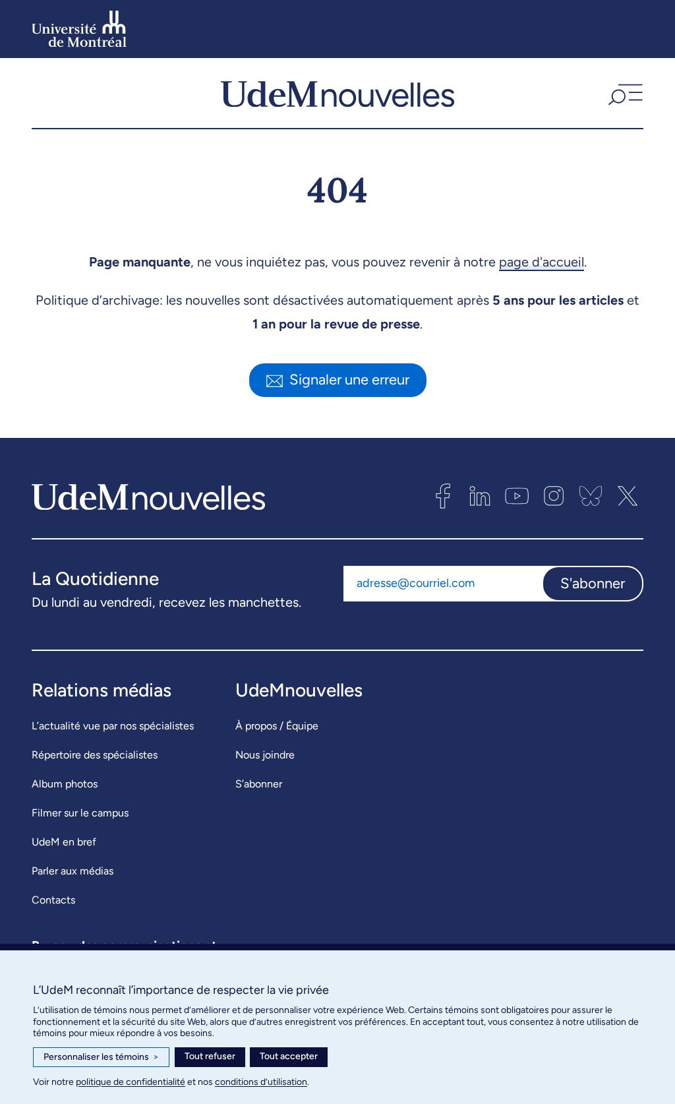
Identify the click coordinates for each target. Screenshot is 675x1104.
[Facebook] (443, 496)
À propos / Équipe (276, 726)
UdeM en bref (64, 842)
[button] (623, 93)
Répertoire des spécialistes (95, 755)
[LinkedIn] (480, 496)
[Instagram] (554, 496)
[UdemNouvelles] (337, 93)
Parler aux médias (72, 871)
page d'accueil (541, 262)
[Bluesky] (590, 496)
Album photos (65, 784)
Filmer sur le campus (80, 813)
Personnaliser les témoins (101, 1056)
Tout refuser (210, 1056)
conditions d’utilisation (261, 1082)
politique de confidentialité (130, 1082)
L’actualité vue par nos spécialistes (113, 726)
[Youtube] (517, 496)
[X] (627, 496)
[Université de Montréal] (79, 29)
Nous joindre (265, 755)
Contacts (53, 900)
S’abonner (258, 784)
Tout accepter (289, 1056)
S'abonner (592, 583)
